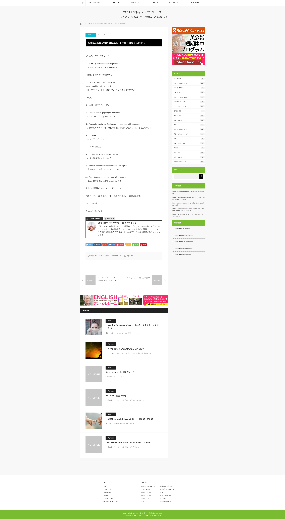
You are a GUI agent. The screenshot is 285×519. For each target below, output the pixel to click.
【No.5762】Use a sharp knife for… (183, 248)
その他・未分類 (188, 87)
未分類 (188, 147)
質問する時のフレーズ (188, 161)
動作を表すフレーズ (188, 120)
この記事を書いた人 (95, 218)
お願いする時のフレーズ (188, 83)
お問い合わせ (135, 3)
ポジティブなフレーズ (188, 106)
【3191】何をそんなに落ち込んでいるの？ (125, 349)
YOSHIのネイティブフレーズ (142, 12)
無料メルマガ (195, 3)
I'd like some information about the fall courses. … (129, 442)
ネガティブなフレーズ (188, 101)
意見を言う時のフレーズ (188, 134)
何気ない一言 (188, 115)
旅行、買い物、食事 (188, 143)
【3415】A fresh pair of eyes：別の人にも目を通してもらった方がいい (133, 327)
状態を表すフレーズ (188, 157)
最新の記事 (110, 218)
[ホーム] (82, 3)
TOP (105, 486)
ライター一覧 (115, 3)
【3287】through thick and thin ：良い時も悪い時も (130, 419)
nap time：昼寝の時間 (116, 396)
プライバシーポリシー (175, 3)
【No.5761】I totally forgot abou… (182, 254)
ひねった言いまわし (188, 92)
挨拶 (188, 138)
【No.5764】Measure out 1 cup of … (183, 235)
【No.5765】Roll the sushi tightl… (182, 228)
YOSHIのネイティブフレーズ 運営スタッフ (108, 256)
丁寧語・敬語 (188, 111)
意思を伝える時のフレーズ (188, 129)
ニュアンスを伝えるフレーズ (188, 97)
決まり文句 (91, 34)
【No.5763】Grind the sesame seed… (183, 241)
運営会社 (155, 3)
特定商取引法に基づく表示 (111, 501)
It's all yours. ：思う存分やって (120, 372)
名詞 (188, 124)
